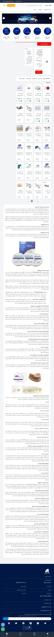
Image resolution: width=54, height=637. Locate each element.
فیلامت (49, 590)
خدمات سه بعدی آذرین (21, 590)
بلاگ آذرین (24, 593)
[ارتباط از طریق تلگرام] (3, 625)
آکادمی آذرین (23, 586)
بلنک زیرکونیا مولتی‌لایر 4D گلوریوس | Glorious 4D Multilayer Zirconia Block (29, 59)
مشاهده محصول (38, 72)
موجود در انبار (45, 101)
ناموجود (28, 119)
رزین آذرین (49, 593)
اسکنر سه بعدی (48, 580)
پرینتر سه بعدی (48, 576)
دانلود (35, 9)
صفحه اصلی (49, 12)
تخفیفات (40, 9)
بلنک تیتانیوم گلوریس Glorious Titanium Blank (38, 95)
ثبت (5, 618)
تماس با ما (49, 586)
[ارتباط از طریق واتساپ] (3, 629)
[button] (4, 18)
